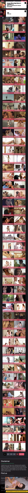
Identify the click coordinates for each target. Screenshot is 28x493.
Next (21, 454)
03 (11, 454)
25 (17, 454)
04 (14, 454)
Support (3, 478)
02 (8, 454)
